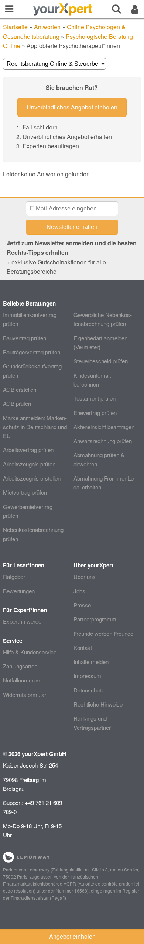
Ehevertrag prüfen (95, 413)
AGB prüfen (17, 403)
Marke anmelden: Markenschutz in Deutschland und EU (35, 427)
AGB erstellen (19, 389)
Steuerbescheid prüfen (100, 361)
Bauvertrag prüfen (24, 338)
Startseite (15, 27)
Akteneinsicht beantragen (103, 427)
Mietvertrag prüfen (25, 492)
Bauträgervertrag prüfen (31, 352)
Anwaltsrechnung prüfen (102, 441)
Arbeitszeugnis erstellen (32, 478)
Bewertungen (19, 591)
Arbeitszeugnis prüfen (29, 464)
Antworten (47, 27)
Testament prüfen (94, 398)
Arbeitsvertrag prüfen (28, 450)
